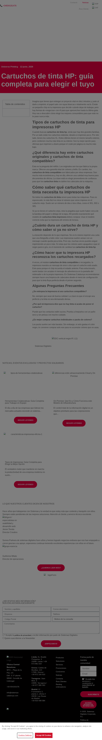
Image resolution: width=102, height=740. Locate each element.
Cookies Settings (25, 735)
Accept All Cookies (43, 735)
